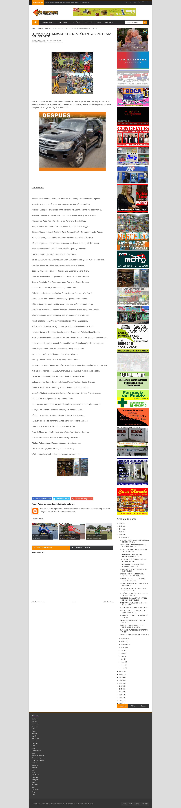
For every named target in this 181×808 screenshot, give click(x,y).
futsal (33, 753)
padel (33, 770)
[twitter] (126, 2)
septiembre (124, 644)
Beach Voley (35, 724)
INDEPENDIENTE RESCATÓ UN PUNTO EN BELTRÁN (61, 2)
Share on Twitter (63, 499)
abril (122, 659)
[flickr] (135, 2)
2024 (120, 529)
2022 (120, 535)
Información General (38, 760)
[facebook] (122, 2)
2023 (120, 532)
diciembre (124, 537)
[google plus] (147, 2)
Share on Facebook (43, 499)
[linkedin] (143, 2)
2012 (120, 698)
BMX (33, 729)
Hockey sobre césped (38, 755)
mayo (123, 656)
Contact (137, 803)
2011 (120, 701)
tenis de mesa (36, 789)
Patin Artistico (36, 775)
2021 (120, 671)
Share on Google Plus (84, 499)
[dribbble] (139, 2)
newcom (34, 763)
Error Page (145, 803)
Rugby (34, 782)
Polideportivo (35, 780)
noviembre (124, 638)
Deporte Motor (36, 738)
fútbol (59, 41)
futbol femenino (36, 750)
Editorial (34, 741)
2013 (120, 695)
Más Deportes (46, 803)
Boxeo (34, 731)
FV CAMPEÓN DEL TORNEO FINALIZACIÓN (134, 608)
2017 (120, 683)
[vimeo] (130, 2)
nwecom (34, 767)
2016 (120, 686)
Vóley (33, 794)
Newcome (35, 765)
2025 (120, 526)
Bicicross (52, 41)
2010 (120, 703)
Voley (33, 792)
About (130, 803)
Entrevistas (35, 743)
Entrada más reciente (38, 602)
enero (123, 668)
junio (122, 653)
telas (33, 787)
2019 (120, 677)
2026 (120, 523)
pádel (33, 772)
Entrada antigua (108, 602)
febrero (123, 665)
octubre (123, 641)
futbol (33, 745)
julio (122, 650)
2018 (120, 680)
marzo (123, 662)
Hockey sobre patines (38, 758)
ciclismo (34, 733)
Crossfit (34, 736)
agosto (123, 647)
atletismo (34, 719)
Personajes (35, 777)
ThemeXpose (69, 803)
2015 (120, 689)
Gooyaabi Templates (87, 803)
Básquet (34, 721)
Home (124, 803)
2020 (120, 674)
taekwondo (35, 784)
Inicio (74, 602)
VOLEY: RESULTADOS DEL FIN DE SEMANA (134, 635)
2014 (120, 692)
